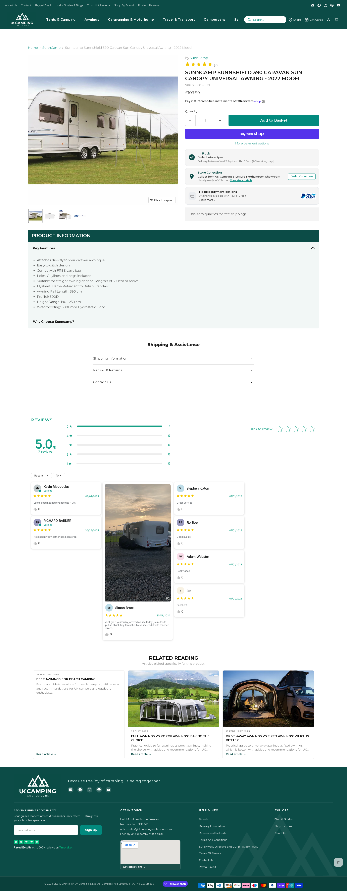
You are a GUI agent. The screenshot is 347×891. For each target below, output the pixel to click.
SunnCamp (51, 48)
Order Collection (302, 176)
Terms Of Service (210, 853)
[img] (198, 65)
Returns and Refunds (212, 833)
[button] (35, 216)
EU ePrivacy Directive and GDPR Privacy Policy (228, 847)
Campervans (215, 19)
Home (33, 48)
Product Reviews (148, 5)
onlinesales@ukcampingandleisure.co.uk (146, 829)
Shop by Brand (284, 826)
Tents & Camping (61, 19)
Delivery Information (212, 826)
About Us (11, 5)
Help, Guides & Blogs (69, 5)
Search (203, 819)
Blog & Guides (284, 819)
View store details (241, 180)
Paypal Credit (43, 5)
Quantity (191, 111)
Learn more (207, 199)
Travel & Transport (179, 19)
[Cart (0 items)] (336, 19)
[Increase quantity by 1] (220, 120)
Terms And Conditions (213, 840)
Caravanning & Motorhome (131, 19)
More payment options (252, 143)
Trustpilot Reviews (98, 5)
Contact (26, 5)
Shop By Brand (124, 5)
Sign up (91, 830)
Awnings (92, 19)
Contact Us (206, 860)
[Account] (328, 19)
